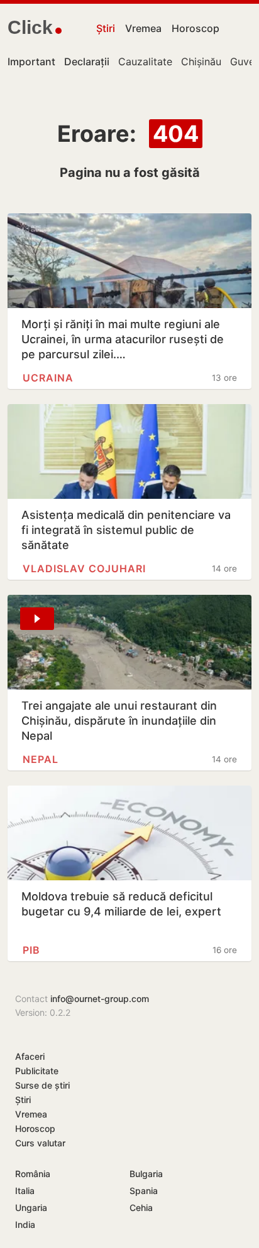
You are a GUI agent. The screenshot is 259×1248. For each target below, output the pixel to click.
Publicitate (36, 1070)
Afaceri (30, 1056)
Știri (105, 28)
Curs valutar (40, 1143)
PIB (31, 950)
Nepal (40, 759)
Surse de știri (42, 1085)
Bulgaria (146, 1173)
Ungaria (31, 1207)
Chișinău (201, 61)
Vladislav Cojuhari (84, 568)
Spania (144, 1190)
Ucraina (48, 377)
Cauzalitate (145, 61)
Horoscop (195, 28)
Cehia (141, 1207)
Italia (25, 1190)
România (32, 1173)
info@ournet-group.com (99, 998)
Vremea (143, 28)
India (25, 1224)
